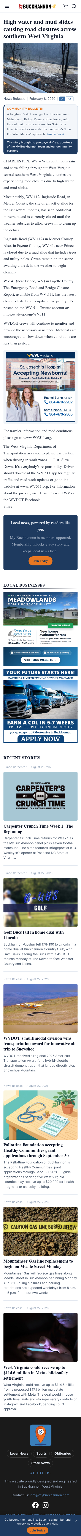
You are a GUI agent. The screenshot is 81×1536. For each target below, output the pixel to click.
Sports (41, 1453)
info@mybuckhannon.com (49, 1495)
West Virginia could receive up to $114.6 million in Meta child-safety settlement (35, 1372)
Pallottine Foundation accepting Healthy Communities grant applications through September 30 (36, 1150)
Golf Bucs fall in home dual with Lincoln (33, 935)
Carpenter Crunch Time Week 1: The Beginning (38, 829)
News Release (13, 979)
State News (40, 1463)
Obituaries (62, 1453)
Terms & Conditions (45, 1515)
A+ (69, 98)
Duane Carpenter (15, 767)
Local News (19, 1453)
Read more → (55, 134)
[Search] (74, 6)
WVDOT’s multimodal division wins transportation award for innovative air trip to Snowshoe (39, 1043)
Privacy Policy (16, 1515)
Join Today (37, 1530)
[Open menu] (7, 6)
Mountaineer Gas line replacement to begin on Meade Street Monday (38, 1263)
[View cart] (65, 6)
